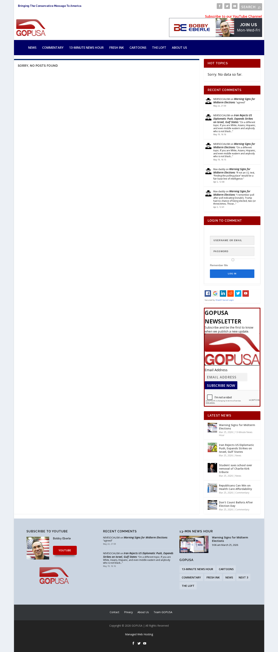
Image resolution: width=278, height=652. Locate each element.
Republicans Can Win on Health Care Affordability (235, 487)
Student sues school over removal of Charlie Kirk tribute (235, 468)
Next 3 (243, 577)
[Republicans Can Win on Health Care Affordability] (212, 488)
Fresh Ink (116, 48)
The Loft (159, 48)
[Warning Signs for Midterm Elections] (212, 427)
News (32, 48)
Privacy (128, 612)
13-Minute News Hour (86, 48)
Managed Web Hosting (139, 634)
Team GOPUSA (163, 612)
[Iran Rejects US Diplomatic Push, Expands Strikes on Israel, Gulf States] (212, 447)
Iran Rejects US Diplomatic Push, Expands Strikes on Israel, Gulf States (233, 118)
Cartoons (138, 48)
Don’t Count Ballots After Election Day (236, 504)
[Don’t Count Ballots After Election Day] (212, 505)
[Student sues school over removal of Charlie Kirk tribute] (212, 467)
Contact (114, 612)
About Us (179, 48)
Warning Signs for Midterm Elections (234, 100)
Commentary (53, 48)
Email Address (216, 370)
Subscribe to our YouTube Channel (233, 16)
